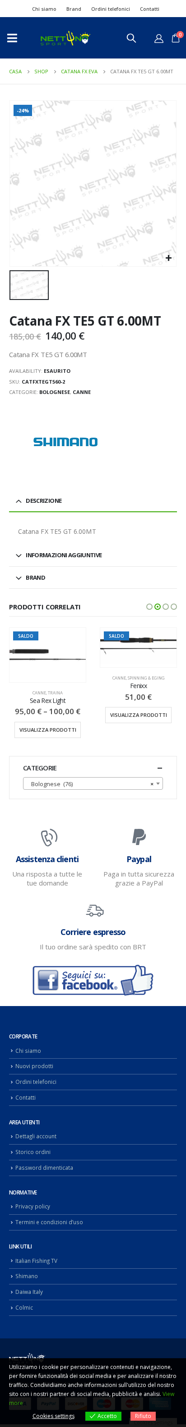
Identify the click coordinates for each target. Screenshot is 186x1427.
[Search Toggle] (131, 38)
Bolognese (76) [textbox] (90, 784)
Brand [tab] (35, 577)
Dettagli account (35, 1136)
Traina (55, 693)
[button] (149, 606)
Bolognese (54, 392)
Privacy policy (32, 1206)
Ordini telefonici (110, 8)
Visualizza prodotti (47, 729)
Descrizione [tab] (43, 501)
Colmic (24, 1307)
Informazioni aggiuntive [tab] (64, 555)
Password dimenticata (44, 1167)
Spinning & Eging (146, 678)
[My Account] (159, 38)
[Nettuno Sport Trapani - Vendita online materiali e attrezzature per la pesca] (65, 38)
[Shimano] (65, 442)
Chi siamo (44, 8)
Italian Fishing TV (36, 1260)
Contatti (149, 8)
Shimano (26, 1275)
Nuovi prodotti (34, 1065)
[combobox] (93, 783)
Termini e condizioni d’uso (49, 1222)
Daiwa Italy (29, 1291)
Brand (73, 8)
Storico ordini (33, 1151)
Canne (82, 392)
